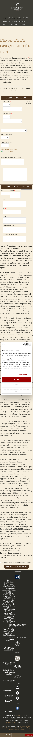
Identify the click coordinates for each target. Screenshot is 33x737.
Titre (2, 190)
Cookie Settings (25, 728)
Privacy (22, 729)
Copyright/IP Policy (14, 729)
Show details (23, 374)
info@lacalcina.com (10, 722)
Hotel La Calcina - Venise (17, 7)
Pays (4, 209)
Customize (15, 384)
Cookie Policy (16, 728)
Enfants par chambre (6, 142)
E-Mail (5, 216)
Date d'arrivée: (7, 101)
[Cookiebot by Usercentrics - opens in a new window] (23, 344)
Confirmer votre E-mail (9, 225)
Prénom (12, 190)
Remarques (6, 167)
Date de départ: (7, 113)
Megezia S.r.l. (20, 715)
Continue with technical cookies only (16, 390)
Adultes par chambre (6, 134)
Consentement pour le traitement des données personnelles (16, 562)
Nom (4, 199)
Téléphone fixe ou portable (10, 234)
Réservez (29, 735)
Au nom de (11, 157)
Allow (16, 379)
